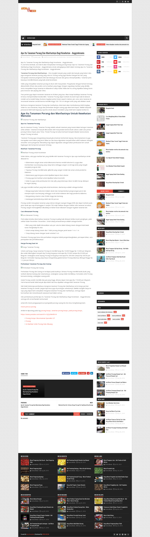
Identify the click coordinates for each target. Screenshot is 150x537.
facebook (89, 414)
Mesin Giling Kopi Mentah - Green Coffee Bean (117, 240)
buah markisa (87, 44)
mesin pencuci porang (28, 307)
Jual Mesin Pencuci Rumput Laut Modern (116, 382)
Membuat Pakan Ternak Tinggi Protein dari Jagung (61, 44)
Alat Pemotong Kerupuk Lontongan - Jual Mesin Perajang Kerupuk (42, 525)
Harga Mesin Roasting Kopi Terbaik (115, 182)
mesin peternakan (102, 319)
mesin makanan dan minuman (105, 312)
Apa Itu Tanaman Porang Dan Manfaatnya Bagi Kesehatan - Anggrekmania (30, 391)
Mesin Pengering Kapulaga (36, 477)
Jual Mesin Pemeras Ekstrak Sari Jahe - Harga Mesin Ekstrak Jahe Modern (116, 420)
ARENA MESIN (45, 534)
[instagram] (125, 1)
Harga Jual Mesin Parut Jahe (113, 411)
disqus (83, 414)
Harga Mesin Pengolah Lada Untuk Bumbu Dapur (116, 477)
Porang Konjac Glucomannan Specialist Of (40, 318)
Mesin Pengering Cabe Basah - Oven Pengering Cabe (42, 461)
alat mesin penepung (41, 44)
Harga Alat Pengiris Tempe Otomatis (76, 485)
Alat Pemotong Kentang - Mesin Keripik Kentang (79, 468)
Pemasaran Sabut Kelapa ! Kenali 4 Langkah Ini (115, 507)
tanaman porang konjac (74, 57)
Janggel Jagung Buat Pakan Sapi (114, 133)
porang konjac (61, 57)
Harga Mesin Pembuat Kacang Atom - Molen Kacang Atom (78, 508)
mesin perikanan (102, 315)
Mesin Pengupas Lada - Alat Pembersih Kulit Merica (115, 461)
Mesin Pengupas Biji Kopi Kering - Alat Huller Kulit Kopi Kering (117, 249)
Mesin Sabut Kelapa (109, 515)
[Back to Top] (128, 534)
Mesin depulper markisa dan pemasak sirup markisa (106, 44)
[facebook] (117, 1)
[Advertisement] (92, 19)
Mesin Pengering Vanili (36, 468)
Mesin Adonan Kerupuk (36, 499)
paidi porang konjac (50, 57)
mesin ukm (100, 323)
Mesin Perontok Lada (109, 468)
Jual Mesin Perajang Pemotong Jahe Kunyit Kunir (116, 429)
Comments (121, 191)
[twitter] (117, 534)
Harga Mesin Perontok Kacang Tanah (76, 515)
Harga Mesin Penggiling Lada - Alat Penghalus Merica (115, 486)
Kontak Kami (31, 38)
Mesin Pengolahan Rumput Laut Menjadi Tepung (116, 367)
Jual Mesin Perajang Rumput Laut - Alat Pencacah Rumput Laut (116, 375)
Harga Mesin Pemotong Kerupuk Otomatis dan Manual (41, 508)
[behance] (128, 1)
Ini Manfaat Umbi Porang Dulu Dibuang (39, 324)
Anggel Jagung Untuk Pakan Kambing (115, 174)
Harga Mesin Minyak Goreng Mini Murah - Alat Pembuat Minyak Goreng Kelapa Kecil (115, 500)
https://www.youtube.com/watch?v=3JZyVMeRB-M (39, 314)
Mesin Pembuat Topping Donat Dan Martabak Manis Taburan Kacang (78, 500)
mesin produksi (116, 319)
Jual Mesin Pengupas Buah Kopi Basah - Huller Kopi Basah (116, 258)
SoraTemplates (30, 534)
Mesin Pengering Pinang (36, 485)
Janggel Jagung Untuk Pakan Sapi (114, 125)
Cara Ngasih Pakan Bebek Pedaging (115, 158)
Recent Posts (105, 191)
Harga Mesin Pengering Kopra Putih (113, 524)
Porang (28, 321)
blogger (76, 414)
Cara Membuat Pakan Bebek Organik (115, 166)
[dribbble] (123, 1)
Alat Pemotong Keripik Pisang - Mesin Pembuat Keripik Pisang (79, 478)
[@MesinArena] (120, 1)
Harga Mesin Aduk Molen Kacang (75, 524)
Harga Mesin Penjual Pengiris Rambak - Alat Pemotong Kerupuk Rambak (41, 516)
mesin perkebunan (116, 315)
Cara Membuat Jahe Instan (112, 403)
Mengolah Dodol (110, 108)
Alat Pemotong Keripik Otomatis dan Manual (78, 460)
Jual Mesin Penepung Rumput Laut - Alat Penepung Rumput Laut (116, 391)
